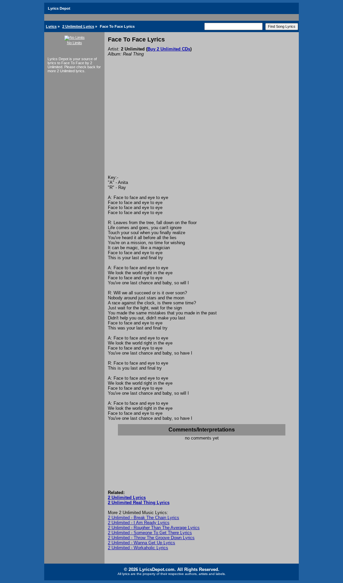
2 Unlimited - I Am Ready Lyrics (138, 522)
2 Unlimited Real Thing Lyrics (138, 502)
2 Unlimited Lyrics (78, 26)
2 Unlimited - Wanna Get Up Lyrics (141, 542)
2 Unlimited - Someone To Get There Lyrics (150, 532)
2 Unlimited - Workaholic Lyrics (138, 547)
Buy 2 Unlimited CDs (168, 49)
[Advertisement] (202, 125)
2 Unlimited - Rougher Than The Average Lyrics (154, 527)
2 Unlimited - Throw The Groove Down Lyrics (151, 537)
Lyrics (51, 26)
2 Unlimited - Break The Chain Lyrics (143, 517)
